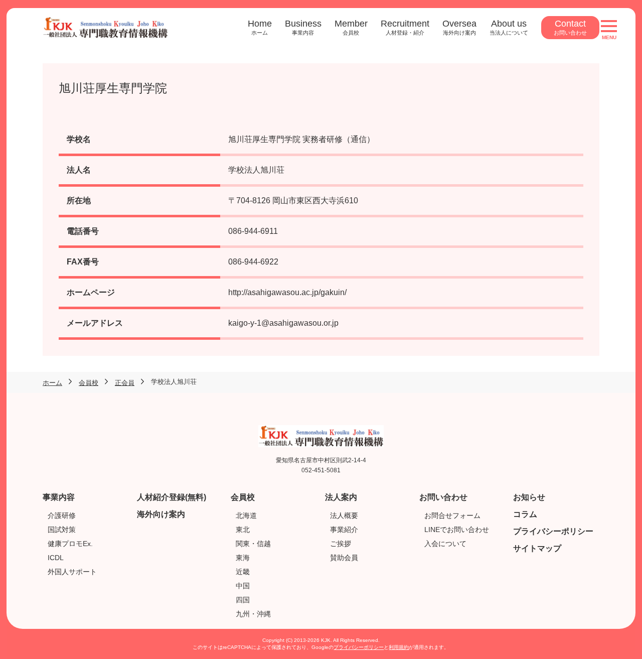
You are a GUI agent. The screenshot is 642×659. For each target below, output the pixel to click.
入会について (445, 544)
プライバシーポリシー (553, 531)
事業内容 (59, 497)
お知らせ (529, 497)
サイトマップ (537, 548)
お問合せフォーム (452, 515)
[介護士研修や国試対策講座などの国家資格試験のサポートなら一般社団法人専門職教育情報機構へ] (105, 22)
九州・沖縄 (253, 614)
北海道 (246, 515)
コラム (525, 514)
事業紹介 (344, 529)
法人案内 (341, 497)
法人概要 (344, 515)
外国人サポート (72, 572)
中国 (243, 586)
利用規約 (399, 647)
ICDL (56, 558)
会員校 (243, 497)
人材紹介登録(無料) (171, 497)
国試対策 (62, 529)
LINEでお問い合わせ (456, 529)
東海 (243, 558)
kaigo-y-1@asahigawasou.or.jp (283, 323)
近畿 (243, 572)
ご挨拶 (340, 544)
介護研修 (62, 515)
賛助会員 (344, 558)
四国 (243, 600)
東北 (243, 529)
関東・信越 (253, 544)
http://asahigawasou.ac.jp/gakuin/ (287, 292)
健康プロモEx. (70, 544)
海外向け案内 (161, 514)
